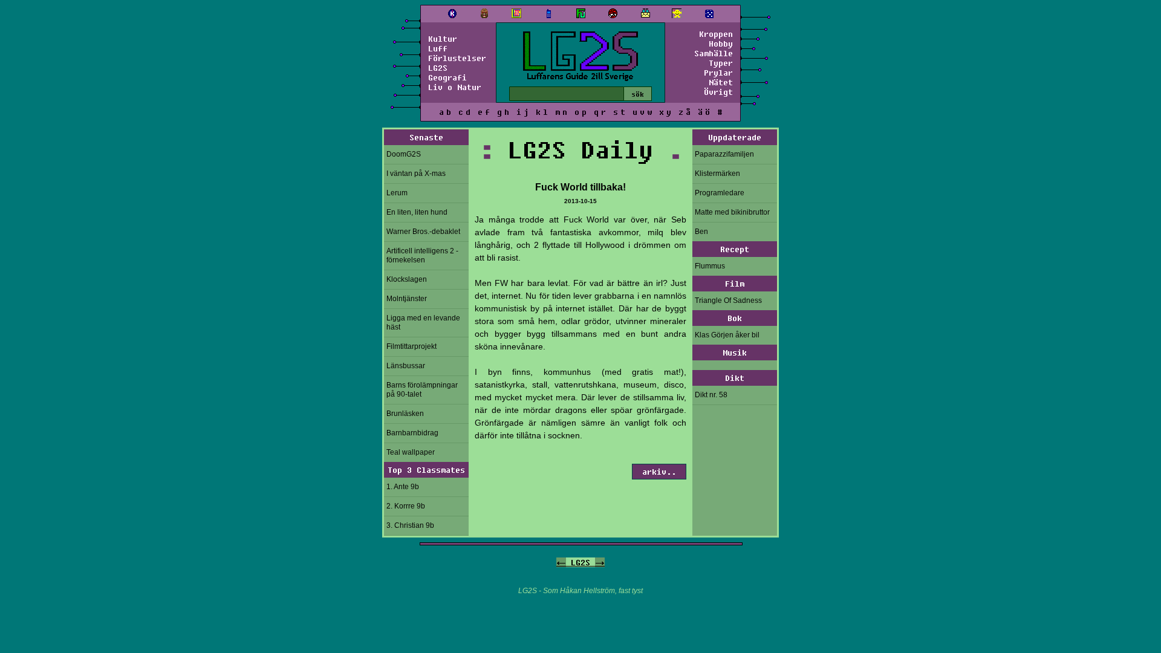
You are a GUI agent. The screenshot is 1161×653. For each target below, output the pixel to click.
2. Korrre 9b (405, 506)
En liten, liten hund (416, 212)
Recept (734, 249)
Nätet (721, 82)
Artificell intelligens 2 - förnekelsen (422, 255)
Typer (721, 63)
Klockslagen (406, 279)
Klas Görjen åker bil (727, 335)
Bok (734, 318)
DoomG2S (403, 154)
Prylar (718, 72)
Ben (701, 231)
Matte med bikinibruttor (732, 212)
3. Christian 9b (410, 525)
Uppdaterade (734, 137)
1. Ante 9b (402, 486)
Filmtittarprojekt (411, 346)
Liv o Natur (454, 87)
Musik (735, 352)
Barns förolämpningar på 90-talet (422, 389)
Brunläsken (405, 413)
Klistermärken (717, 173)
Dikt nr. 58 (711, 395)
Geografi (447, 77)
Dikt (734, 378)
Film (734, 283)
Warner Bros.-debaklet (423, 231)
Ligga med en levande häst (423, 322)
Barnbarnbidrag (412, 433)
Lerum (397, 193)
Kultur (442, 39)
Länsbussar (405, 366)
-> (600, 562)
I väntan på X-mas (416, 173)
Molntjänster (406, 298)
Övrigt (718, 92)
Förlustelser (457, 58)
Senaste (426, 137)
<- (561, 562)
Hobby (721, 43)
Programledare (719, 193)
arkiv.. (659, 471)
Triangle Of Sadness (728, 300)
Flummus (710, 266)
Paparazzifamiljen (724, 154)
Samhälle (713, 53)
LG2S (437, 68)
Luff (437, 48)
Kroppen (716, 34)
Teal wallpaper (410, 452)
